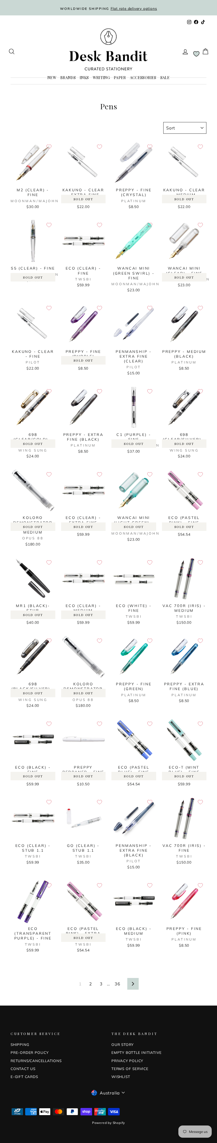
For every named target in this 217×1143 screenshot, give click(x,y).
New (51, 77)
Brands (68, 77)
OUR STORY (122, 1044)
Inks (84, 77)
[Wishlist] (196, 54)
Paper (120, 77)
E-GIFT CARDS (24, 1076)
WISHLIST (120, 1076)
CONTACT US (23, 1068)
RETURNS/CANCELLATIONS (36, 1060)
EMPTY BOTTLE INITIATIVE (136, 1052)
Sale (165, 77)
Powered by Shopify (108, 1123)
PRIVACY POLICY (127, 1060)
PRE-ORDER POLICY (30, 1052)
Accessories (143, 77)
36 (117, 983)
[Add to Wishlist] (49, 146)
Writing (101, 77)
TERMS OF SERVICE (129, 1068)
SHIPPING (20, 1044)
